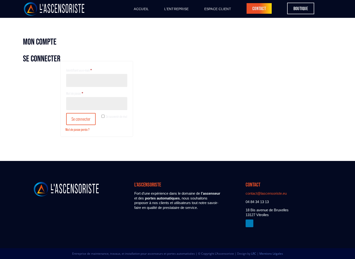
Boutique (300, 8)
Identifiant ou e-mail (85, 70)
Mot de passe (81, 93)
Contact (259, 8)
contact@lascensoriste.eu (266, 193)
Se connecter (80, 119)
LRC (253, 254)
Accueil (141, 9)
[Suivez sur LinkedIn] (249, 223)
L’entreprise (176, 9)
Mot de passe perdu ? (77, 129)
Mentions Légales (271, 254)
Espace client (217, 9)
